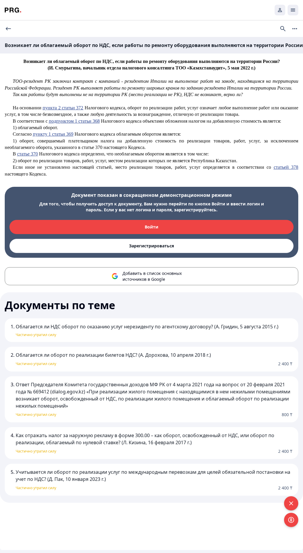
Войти (151, 227)
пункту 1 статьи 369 (53, 134)
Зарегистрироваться (151, 246)
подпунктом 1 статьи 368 (74, 121)
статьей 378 (286, 167)
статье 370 (27, 153)
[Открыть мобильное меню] (293, 10)
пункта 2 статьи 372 (63, 107)
